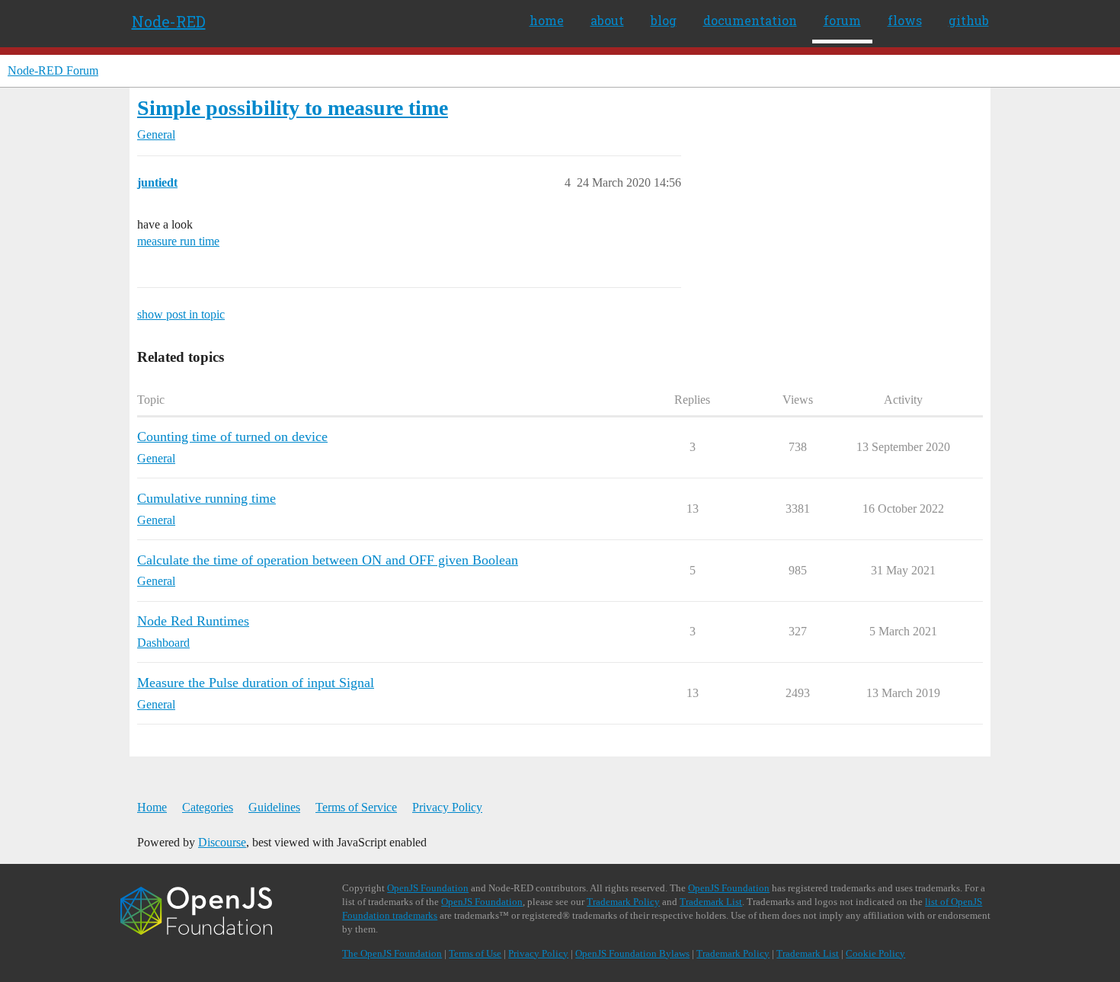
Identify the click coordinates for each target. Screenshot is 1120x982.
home (547, 20)
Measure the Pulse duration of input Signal (255, 682)
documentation (750, 20)
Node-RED (169, 21)
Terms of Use (475, 953)
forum (842, 20)
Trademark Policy (623, 901)
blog (664, 20)
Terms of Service (356, 807)
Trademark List (711, 901)
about (607, 20)
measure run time (178, 241)
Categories (207, 807)
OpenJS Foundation (428, 888)
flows (905, 20)
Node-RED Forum (53, 70)
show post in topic (181, 314)
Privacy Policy (447, 807)
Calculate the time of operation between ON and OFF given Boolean (327, 560)
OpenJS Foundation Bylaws (632, 953)
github (969, 20)
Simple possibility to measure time (292, 108)
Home (152, 807)
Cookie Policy (875, 953)
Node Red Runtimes (193, 621)
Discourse (222, 842)
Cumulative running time (206, 498)
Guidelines (274, 807)
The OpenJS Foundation (392, 953)
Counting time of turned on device (232, 436)
